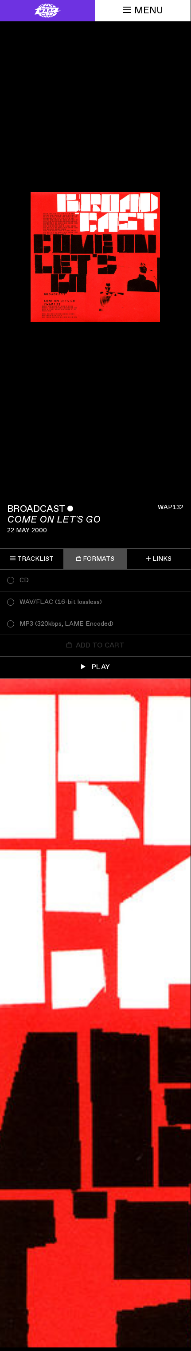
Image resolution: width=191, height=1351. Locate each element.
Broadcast (36, 509)
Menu (148, 10)
